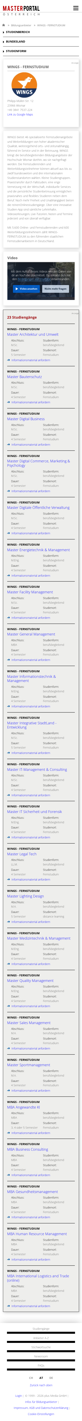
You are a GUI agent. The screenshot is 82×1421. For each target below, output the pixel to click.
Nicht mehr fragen (55, 288)
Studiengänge (41, 1329)
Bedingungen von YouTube (34, 279)
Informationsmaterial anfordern (30, 360)
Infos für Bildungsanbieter (41, 1402)
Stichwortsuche (41, 1347)
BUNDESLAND (15, 41)
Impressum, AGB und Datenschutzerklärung (41, 1408)
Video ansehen (28, 288)
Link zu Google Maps (20, 114)
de (51, 1378)
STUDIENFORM (16, 51)
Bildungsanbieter (21, 25)
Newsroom (41, 1356)
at (41, 1378)
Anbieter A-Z (41, 1338)
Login (18, 1396)
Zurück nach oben (41, 1385)
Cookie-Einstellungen (41, 1414)
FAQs (41, 1365)
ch (31, 1378)
